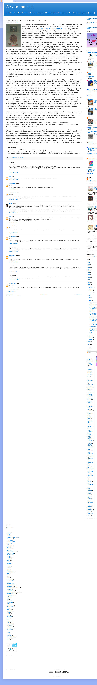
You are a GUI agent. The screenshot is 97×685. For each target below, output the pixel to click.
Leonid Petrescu (89, 424)
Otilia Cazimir (90, 475)
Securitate (90, 496)
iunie (90, 297)
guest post (90, 405)
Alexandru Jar (90, 369)
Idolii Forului (90, 142)
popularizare (90, 484)
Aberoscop (90, 173)
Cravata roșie (90, 384)
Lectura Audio (91, 76)
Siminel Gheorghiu (90, 501)
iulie (90, 295)
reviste (89, 492)
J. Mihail (89, 417)
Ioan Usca (90, 95)
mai (90, 299)
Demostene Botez (10, 553)
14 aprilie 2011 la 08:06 (13, 232)
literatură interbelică (90, 428)
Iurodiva (90, 332)
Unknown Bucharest (92, 108)
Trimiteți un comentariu (11, 291)
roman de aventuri (89, 494)
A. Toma (89, 359)
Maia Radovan (90, 456)
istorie (89, 415)
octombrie (91, 290)
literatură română (89, 434)
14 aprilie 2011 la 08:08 (13, 243)
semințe (89, 128)
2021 (89, 269)
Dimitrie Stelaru (91, 391)
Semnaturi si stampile (91, 170)
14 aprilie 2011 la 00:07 (13, 222)
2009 (89, 343)
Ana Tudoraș (90, 374)
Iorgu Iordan (90, 410)
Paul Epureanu (91, 477)
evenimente (90, 402)
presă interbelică (90, 490)
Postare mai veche (78, 294)
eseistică (89, 399)
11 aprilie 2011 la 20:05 (13, 172)
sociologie (90, 505)
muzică (89, 467)
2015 (89, 279)
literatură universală (90, 443)
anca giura (11, 203)
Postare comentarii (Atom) (16, 296)
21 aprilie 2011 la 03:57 (13, 262)
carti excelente (90, 378)
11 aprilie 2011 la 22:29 (13, 179)
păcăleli (89, 480)
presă (89, 488)
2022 (89, 267)
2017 (89, 276)
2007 (89, 344)
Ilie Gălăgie (90, 406)
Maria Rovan (90, 458)
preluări (89, 486)
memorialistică (90, 462)
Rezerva (89, 96)
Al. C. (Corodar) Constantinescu (90, 364)
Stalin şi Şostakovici (92, 326)
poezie (89, 483)
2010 (89, 341)
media (89, 461)
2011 (89, 285)
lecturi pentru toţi (10, 579)
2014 (89, 280)
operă (89, 473)
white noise (90, 72)
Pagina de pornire (43, 294)
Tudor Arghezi (90, 513)
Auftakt (89, 117)
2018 (89, 274)
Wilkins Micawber (12, 183)
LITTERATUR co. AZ (92, 80)
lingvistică (90, 426)
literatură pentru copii (90, 431)
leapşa (89, 420)
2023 (89, 266)
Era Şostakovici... (92, 311)
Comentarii (90, 352)
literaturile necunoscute (90, 450)
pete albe (89, 481)
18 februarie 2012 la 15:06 (14, 289)
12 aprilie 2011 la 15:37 (13, 199)
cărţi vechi (90, 380)
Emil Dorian (90, 398)
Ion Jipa (89, 409)
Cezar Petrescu (91, 382)
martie (90, 336)
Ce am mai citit (20, 6)
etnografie (90, 401)
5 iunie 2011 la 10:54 (13, 271)
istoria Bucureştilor (90, 413)
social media (90, 502)
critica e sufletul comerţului (91, 387)
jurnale (89, 418)
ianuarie (90, 339)
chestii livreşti (91, 61)
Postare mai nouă (9, 294)
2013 (89, 282)
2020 (89, 271)
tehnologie (90, 509)
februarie (91, 337)
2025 (89, 262)
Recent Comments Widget (91, 256)
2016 (89, 277)
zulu (10, 176)
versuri (89, 515)
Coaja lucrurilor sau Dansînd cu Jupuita (51, 28)
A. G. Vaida (90, 358)
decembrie (91, 287)
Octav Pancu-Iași (10, 606)
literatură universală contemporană (90, 445)
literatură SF (90, 440)
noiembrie (91, 289)
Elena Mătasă (90, 395)
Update (89, 77)
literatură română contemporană (17, 157)
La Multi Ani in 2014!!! (91, 150)
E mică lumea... (92, 310)
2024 (89, 264)
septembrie (91, 292)
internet (89, 407)
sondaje (89, 506)
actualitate (90, 360)
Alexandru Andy (10, 538)
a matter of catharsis (92, 127)
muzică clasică (90, 468)
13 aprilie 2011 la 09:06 (13, 212)
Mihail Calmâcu (89, 465)
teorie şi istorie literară (11, 636)
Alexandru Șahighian (90, 372)
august (90, 294)
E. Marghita (90, 394)
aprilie (90, 300)
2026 (89, 261)
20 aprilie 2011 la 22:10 (13, 251)
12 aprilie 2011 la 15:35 (13, 189)
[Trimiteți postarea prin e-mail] (7, 157)
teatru (89, 507)
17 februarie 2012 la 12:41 (14, 279)
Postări (89, 350)
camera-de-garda (91, 169)
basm (89, 376)
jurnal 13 (89, 73)
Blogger (59, 675)
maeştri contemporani (90, 453)
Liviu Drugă (90, 99)
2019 (89, 272)
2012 (89, 284)
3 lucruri (89, 155)
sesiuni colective (89, 498)
